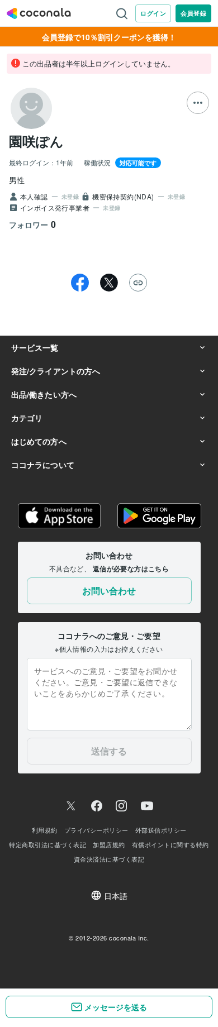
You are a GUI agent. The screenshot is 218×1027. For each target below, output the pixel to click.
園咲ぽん (36, 140)
